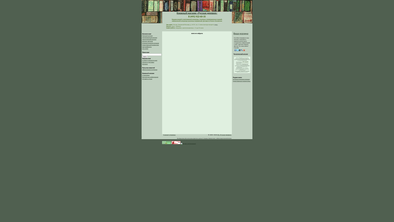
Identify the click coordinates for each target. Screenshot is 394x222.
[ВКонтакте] (235, 50)
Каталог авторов (147, 41)
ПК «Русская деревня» (224, 135)
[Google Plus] (244, 50)
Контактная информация (150, 77)
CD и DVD (145, 49)
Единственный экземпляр (150, 45)
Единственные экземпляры (241, 81)
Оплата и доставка (148, 62)
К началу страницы (169, 135)
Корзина (145, 64)
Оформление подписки (149, 70)
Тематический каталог (149, 39)
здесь (216, 24)
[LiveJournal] (242, 50)
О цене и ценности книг (149, 60)
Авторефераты (147, 47)
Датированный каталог (149, 38)
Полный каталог (147, 36)
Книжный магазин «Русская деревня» (197, 13)
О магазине (145, 75)
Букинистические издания (241, 79)
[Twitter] (238, 50)
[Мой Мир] (240, 50)
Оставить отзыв (147, 79)
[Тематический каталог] (242, 73)
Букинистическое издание (150, 43)
